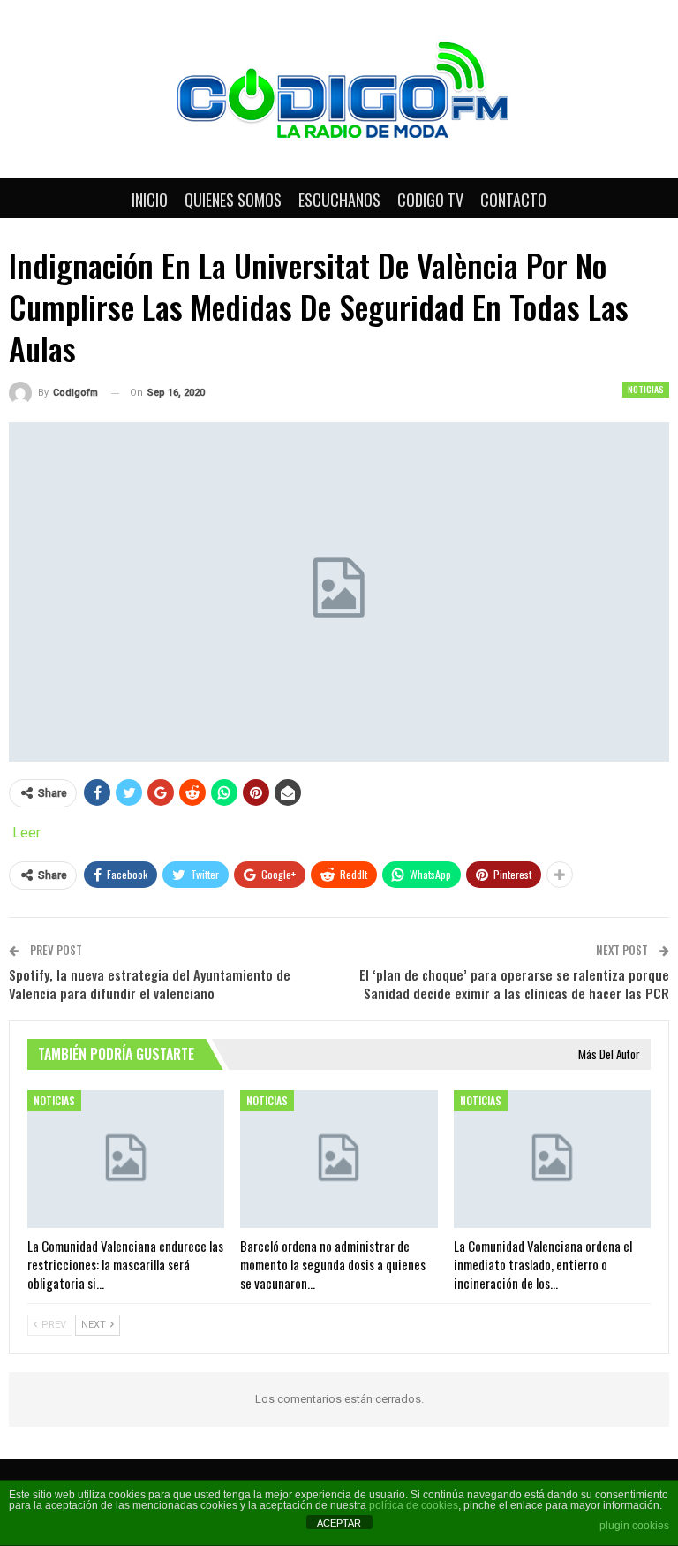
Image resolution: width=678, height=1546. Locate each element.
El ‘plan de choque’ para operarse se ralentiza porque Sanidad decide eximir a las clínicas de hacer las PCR (514, 984)
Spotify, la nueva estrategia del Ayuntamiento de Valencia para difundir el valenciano (149, 984)
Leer (26, 832)
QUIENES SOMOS (233, 199)
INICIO (150, 199)
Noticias (646, 389)
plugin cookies (634, 1525)
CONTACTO (513, 199)
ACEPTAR (339, 1523)
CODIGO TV (430, 199)
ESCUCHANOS (339, 199)
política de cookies (413, 1505)
